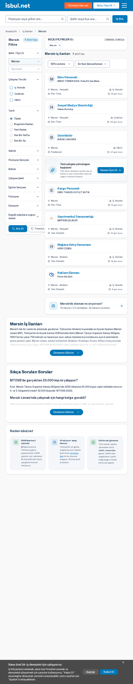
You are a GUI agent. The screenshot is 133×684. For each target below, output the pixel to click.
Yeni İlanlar (20, 129)
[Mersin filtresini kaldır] (60, 45)
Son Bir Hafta (22, 135)
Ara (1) (20, 228)
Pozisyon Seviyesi (18, 160)
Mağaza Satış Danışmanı (74, 244)
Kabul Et (109, 672)
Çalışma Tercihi (17, 79)
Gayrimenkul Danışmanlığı (75, 216)
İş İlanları (28, 31)
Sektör (12, 150)
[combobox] (25, 61)
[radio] (11, 118)
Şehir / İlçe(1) (16, 53)
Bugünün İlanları (23, 124)
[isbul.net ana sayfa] (18, 5)
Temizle (39, 228)
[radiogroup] (23, 129)
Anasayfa (11, 31)
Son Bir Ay (20, 140)
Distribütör (64, 135)
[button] (124, 5)
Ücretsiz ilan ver (78, 5)
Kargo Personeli (68, 188)
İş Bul (120, 19)
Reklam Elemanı (68, 272)
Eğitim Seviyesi (17, 187)
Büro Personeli (67, 77)
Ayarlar (90, 672)
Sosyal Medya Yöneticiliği (75, 105)
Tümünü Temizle (114, 39)
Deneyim (13, 205)
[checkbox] (11, 87)
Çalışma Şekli (16, 178)
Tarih (11, 110)
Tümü (17, 118)
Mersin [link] (42, 31)
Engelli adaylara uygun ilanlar (21, 216)
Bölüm (12, 169)
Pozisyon (13, 196)
